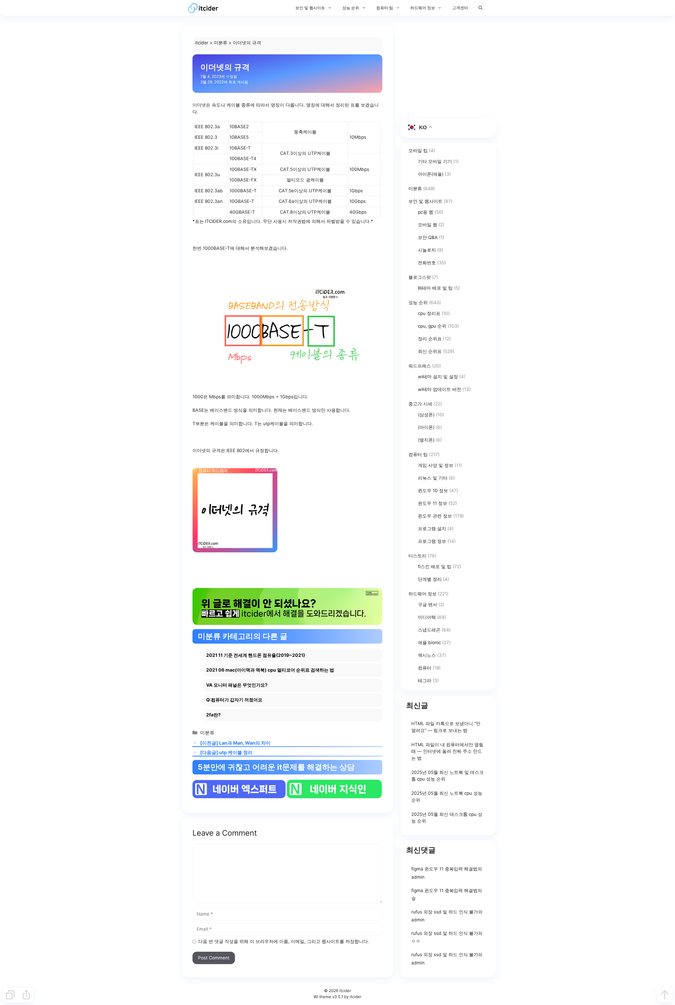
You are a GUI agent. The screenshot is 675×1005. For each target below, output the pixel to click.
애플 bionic (429, 642)
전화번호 (427, 262)
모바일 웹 (427, 224)
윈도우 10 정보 (433, 490)
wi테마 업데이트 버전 (439, 389)
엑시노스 (427, 655)
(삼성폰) (426, 414)
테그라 (424, 680)
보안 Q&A (428, 237)
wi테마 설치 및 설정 (438, 376)
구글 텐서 (427, 604)
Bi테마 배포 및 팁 (435, 288)
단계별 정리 (430, 579)
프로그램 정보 (432, 541)
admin (418, 877)
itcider (201, 42)
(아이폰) (426, 427)
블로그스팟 (419, 277)
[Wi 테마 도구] (10, 994)
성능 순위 (350, 7)
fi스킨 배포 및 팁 (434, 566)
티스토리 (417, 555)
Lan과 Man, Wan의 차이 (245, 743)
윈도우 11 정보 (432, 503)
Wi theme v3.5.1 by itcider (337, 996)
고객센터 (460, 7)
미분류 (220, 42)
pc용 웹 (425, 212)
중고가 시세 (420, 403)
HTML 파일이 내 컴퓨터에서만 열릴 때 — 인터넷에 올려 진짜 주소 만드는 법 (447, 751)
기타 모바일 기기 (435, 161)
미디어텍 (427, 617)
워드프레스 (419, 365)
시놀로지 (427, 250)
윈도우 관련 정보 (435, 516)
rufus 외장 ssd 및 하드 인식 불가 (444, 912)
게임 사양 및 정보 (435, 465)
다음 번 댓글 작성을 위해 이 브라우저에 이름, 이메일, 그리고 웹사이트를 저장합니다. (283, 941)
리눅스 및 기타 (432, 478)
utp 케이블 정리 (236, 752)
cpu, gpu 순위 (432, 326)
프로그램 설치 (432, 528)
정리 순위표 (430, 338)
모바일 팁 (418, 150)
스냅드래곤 (429, 630)
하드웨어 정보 (422, 7)
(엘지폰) (426, 440)
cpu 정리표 (429, 313)
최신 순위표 (430, 351)
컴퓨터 (424, 668)
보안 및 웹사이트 (310, 7)
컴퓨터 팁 (384, 7)
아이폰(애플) (430, 174)
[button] (480, 8)
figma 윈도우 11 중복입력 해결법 (444, 869)
